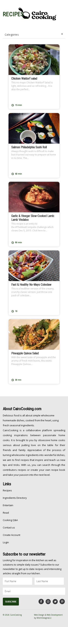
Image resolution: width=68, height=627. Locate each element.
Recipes (7, 490)
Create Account (11, 535)
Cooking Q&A (10, 520)
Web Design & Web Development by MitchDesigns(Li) (48, 616)
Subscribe (11, 601)
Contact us (9, 527)
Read (6, 512)
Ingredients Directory (15, 498)
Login (6, 542)
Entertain (8, 505)
